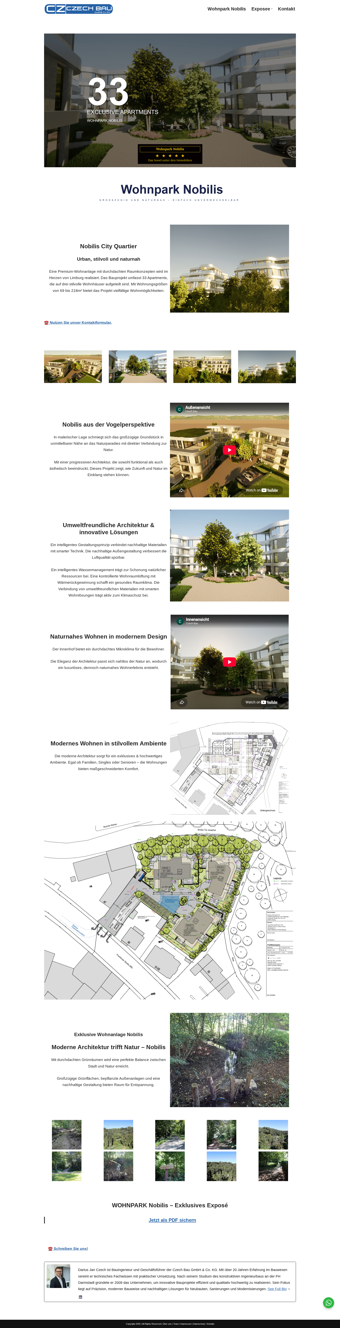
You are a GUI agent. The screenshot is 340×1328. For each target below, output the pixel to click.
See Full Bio (277, 1289)
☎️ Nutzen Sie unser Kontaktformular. (78, 322)
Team (176, 1324)
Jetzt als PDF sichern (172, 1220)
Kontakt (286, 8)
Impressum (185, 1324)
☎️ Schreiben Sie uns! (68, 1249)
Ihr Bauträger (174, 1236)
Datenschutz (199, 1324)
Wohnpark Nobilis (227, 8)
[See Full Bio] (289, 1289)
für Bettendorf (213, 1236)
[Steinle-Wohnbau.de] (78, 9)
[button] (272, 8)
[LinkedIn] (80, 1297)
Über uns (167, 1324)
